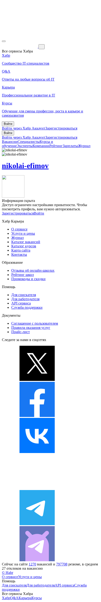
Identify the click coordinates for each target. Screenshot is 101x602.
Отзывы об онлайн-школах (32, 270)
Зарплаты (70, 146)
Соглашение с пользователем (34, 323)
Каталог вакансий (25, 242)
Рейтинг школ (22, 275)
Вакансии (10, 142)
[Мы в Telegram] (37, 524)
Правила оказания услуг (30, 328)
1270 (32, 564)
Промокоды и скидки (28, 279)
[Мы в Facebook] (37, 416)
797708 (61, 564)
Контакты (19, 254)
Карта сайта (20, 250)
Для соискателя (23, 295)
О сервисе (19, 229)
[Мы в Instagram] (37, 488)
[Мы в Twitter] (37, 380)
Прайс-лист (20, 332)
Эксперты (25, 146)
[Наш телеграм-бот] (37, 560)
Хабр (6, 598)
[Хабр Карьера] (20, 46)
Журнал (84, 146)
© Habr (7, 573)
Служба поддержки (27, 307)
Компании (41, 146)
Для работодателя (25, 299)
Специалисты (29, 142)
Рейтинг (56, 146)
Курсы (36, 598)
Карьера (25, 598)
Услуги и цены (23, 233)
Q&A (14, 598)
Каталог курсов (23, 246)
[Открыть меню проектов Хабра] (4, 41)
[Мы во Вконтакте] (37, 452)
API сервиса (21, 303)
